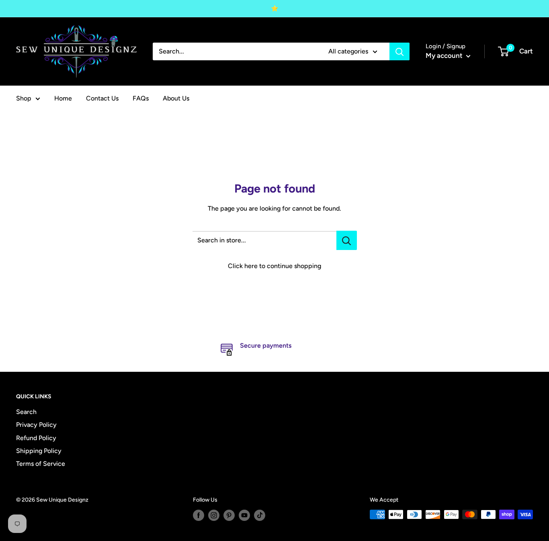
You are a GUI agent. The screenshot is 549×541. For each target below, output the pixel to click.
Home (63, 98)
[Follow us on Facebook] (198, 515)
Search (26, 412)
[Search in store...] (346, 240)
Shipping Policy (38, 451)
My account (445, 55)
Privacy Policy (36, 424)
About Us (176, 98)
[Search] (399, 51)
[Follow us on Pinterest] (229, 515)
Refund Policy (36, 438)
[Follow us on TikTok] (259, 515)
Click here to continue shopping (274, 266)
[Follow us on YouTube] (244, 515)
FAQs (141, 98)
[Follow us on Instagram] (213, 515)
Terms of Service (40, 463)
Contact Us (102, 98)
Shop (23, 98)
